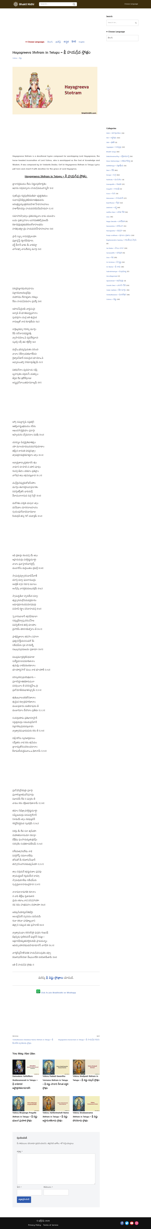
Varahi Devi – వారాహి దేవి (116, 285)
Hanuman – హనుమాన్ (114, 198)
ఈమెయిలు (48, 1187)
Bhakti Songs (111, 152)
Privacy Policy (34, 1225)
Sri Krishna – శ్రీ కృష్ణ (113, 262)
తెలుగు (50, 42)
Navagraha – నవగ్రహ (114, 231)
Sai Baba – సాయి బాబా (115, 248)
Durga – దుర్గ (111, 175)
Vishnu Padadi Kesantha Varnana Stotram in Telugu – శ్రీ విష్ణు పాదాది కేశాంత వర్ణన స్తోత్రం (55, 1083)
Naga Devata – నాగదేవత (115, 222)
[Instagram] (137, 1223)
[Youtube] (132, 1223)
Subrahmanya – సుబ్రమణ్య (116, 272)
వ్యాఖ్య (20, 1152)
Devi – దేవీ (110, 170)
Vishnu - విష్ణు (17, 58)
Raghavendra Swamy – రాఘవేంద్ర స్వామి (121, 240)
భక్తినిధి (41, 1221)
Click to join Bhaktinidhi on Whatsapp (58, 993)
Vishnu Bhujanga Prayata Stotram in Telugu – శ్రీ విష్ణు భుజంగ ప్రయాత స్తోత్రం (24, 1117)
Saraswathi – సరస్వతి (114, 253)
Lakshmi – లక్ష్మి (111, 208)
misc (108, 217)
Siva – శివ (110, 258)
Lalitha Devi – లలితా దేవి (115, 212)
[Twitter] (127, 1223)
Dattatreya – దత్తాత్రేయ (114, 166)
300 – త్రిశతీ (110, 143)
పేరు (19, 1187)
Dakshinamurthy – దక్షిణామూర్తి (117, 156)
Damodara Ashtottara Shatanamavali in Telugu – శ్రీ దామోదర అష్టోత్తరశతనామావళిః (25, 1083)
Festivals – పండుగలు (114, 180)
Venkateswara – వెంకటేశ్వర (116, 295)
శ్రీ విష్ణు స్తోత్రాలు (55, 978)
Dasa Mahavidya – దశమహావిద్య (118, 161)
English (82, 42)
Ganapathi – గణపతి (113, 184)
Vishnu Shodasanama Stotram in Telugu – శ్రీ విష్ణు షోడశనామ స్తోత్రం (85, 1117)
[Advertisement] (56, 23)
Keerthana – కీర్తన (112, 203)
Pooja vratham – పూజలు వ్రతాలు (118, 235)
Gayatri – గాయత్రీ (112, 189)
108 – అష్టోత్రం (111, 138)
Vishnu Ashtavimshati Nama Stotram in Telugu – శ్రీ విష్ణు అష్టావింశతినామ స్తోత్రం (56, 1117)
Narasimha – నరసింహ (114, 226)
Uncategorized (111, 276)
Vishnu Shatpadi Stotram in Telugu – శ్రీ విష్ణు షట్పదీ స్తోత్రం (86, 1079)
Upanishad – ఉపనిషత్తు (114, 281)
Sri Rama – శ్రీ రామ (113, 267)
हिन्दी (74, 42)
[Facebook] (122, 1223)
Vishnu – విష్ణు (111, 299)
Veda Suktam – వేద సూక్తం (116, 290)
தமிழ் (58, 42)
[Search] (74, 4)
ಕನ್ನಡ (66, 42)
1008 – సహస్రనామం (113, 133)
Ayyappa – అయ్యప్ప (113, 147)
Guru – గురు (111, 194)
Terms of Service (50, 1225)
